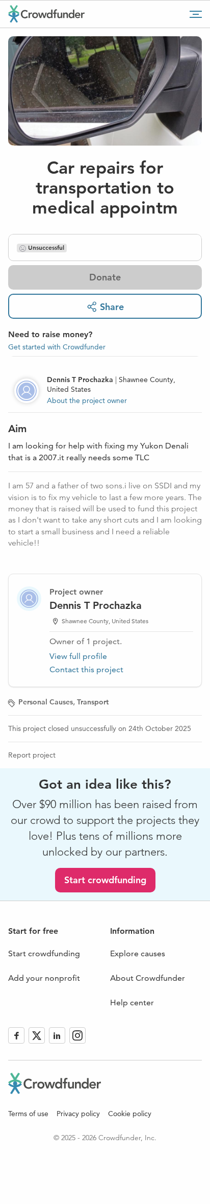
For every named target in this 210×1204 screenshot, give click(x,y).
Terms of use (28, 1113)
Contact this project (86, 669)
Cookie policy (129, 1113)
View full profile (78, 656)
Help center (132, 1002)
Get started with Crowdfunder (57, 346)
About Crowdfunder (147, 978)
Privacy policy (78, 1113)
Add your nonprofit (44, 978)
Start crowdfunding (105, 880)
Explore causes (137, 953)
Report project (32, 755)
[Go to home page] (46, 13)
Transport (93, 701)
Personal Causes (45, 701)
